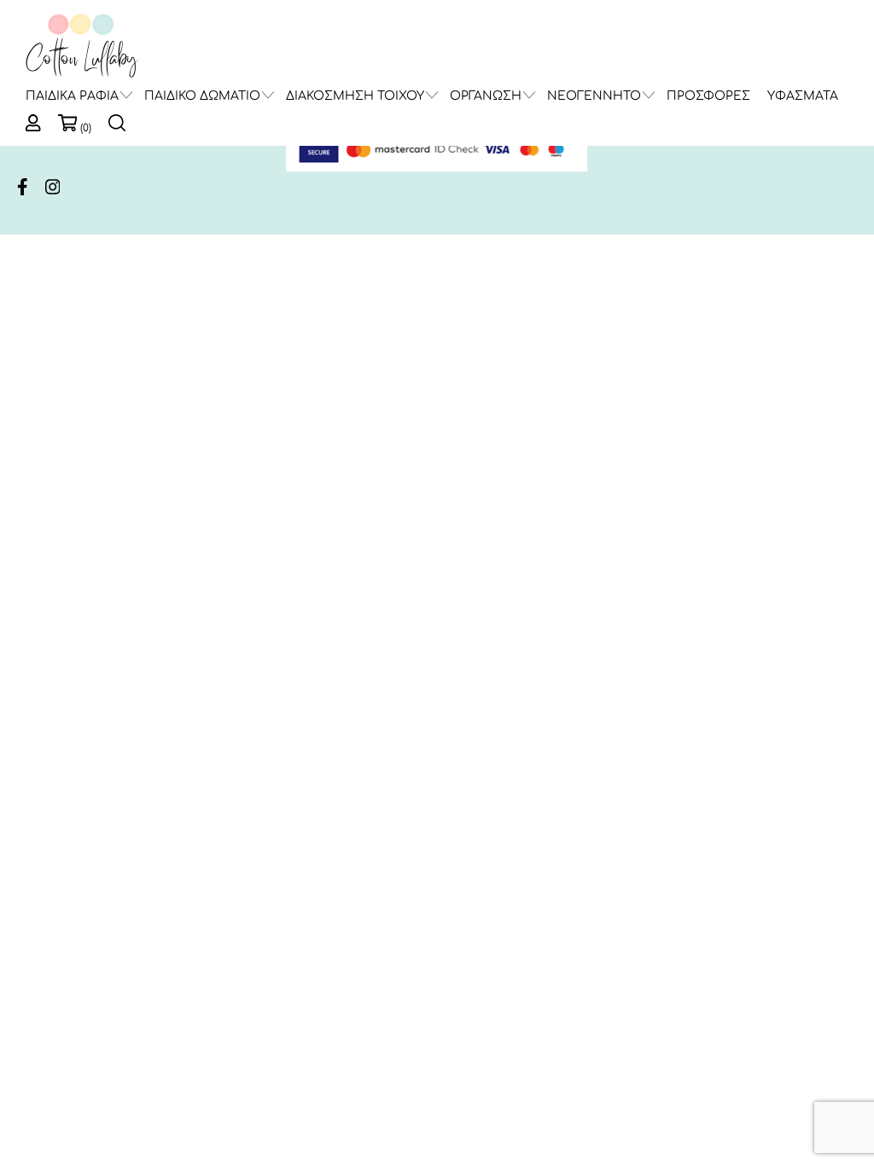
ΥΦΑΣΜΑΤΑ (802, 96)
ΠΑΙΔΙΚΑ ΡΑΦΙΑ (72, 96)
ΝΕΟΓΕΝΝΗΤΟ (594, 96)
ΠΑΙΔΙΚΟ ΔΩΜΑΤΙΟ (202, 96)
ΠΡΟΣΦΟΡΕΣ (708, 96)
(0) (85, 128)
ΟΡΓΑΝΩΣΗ (485, 96)
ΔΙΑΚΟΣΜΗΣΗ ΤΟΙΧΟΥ (355, 96)
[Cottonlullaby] (81, 46)
